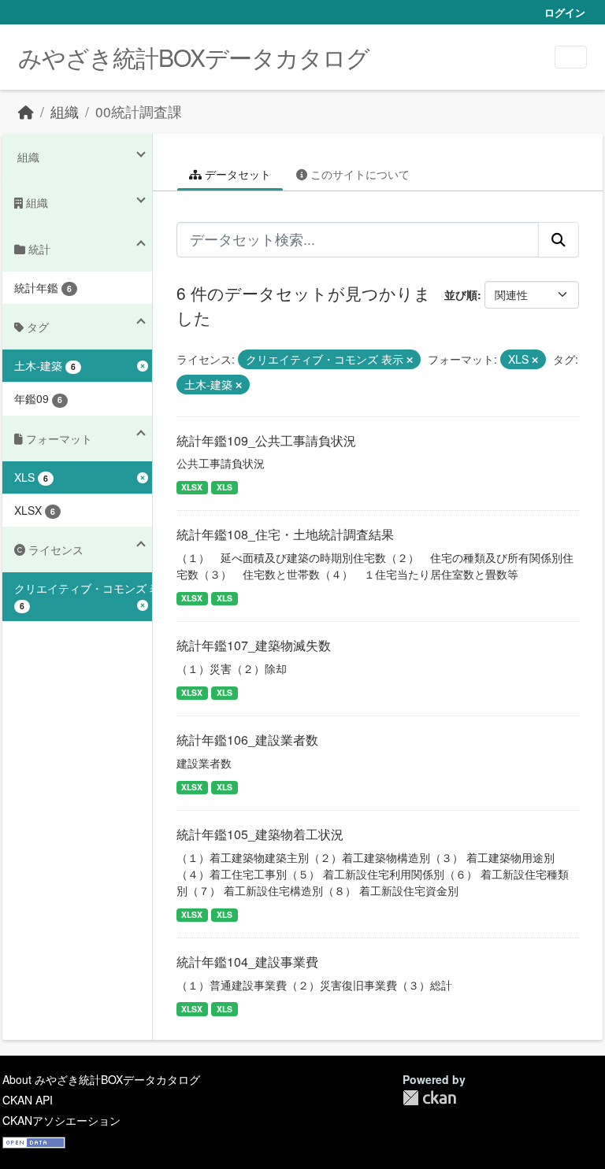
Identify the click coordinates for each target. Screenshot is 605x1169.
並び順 (460, 294)
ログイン (564, 12)
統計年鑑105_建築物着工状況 (259, 834)
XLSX (191, 487)
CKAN (429, 1097)
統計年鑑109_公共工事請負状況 (266, 440)
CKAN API (27, 1100)
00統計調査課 (138, 111)
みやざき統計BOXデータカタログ (193, 57)
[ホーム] (26, 111)
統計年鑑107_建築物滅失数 (253, 645)
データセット (236, 174)
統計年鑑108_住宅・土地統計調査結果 (285, 534)
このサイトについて (358, 174)
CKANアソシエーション (61, 1120)
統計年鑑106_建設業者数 (247, 740)
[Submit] (558, 239)
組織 (64, 111)
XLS (224, 487)
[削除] (409, 359)
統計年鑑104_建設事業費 (247, 962)
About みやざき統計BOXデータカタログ (101, 1079)
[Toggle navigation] (571, 57)
